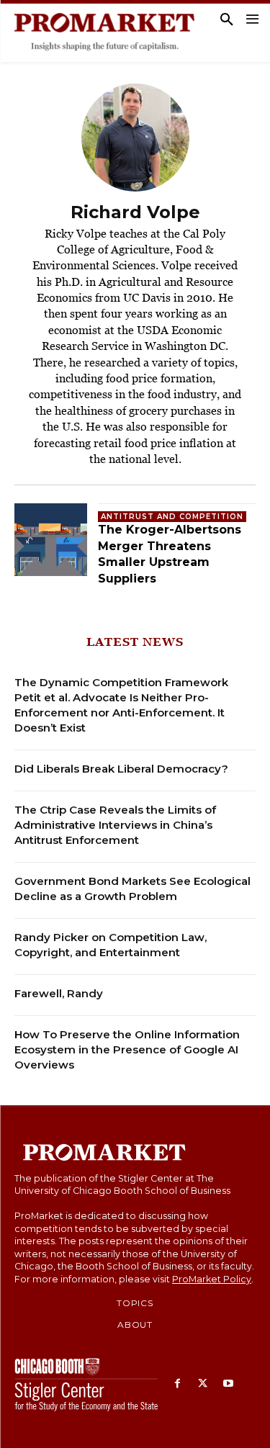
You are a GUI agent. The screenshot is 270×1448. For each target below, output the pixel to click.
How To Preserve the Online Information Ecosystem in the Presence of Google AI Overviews (127, 1049)
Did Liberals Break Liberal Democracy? (121, 768)
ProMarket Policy (211, 1279)
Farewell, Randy (58, 993)
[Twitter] (203, 1384)
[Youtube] (228, 1384)
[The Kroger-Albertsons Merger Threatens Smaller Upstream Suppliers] (50, 539)
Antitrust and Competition (172, 516)
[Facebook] (177, 1384)
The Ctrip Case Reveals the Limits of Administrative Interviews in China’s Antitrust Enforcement (115, 825)
